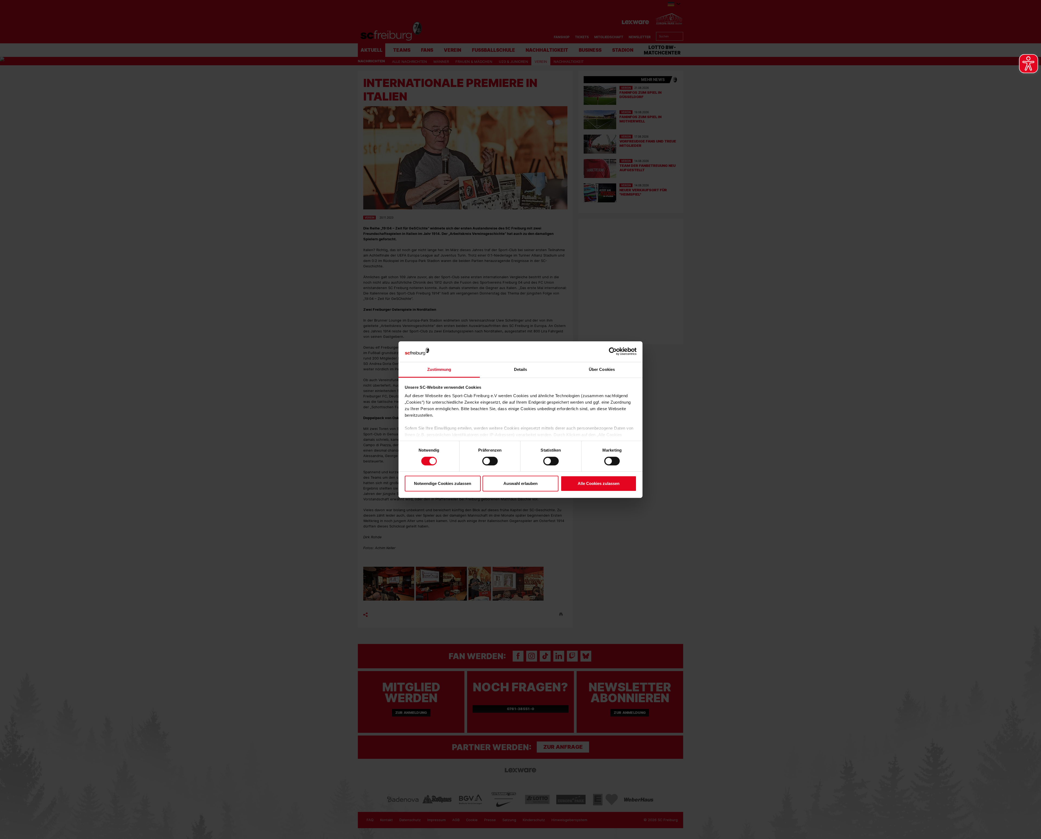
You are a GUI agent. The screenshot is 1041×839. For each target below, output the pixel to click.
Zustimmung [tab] (439, 369)
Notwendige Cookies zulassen (442, 483)
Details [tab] (520, 369)
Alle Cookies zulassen (598, 483)
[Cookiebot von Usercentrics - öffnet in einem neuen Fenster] (613, 351)
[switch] (490, 461)
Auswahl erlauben (520, 483)
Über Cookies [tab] (602, 369)
